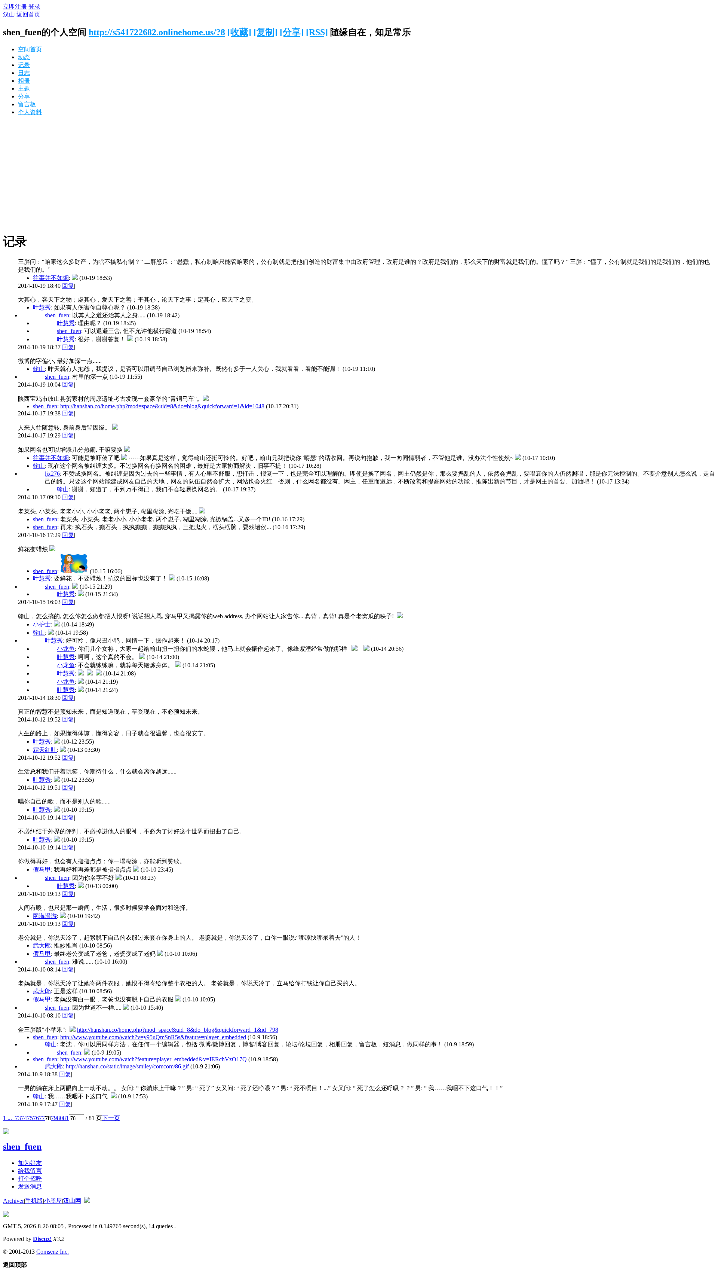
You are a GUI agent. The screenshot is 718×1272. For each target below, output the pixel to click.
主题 (24, 88)
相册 (24, 80)
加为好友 (30, 1163)
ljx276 (52, 473)
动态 (24, 57)
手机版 (34, 1201)
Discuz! (42, 1239)
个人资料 (30, 112)
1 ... (7, 1118)
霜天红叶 (45, 750)
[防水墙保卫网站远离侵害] (87, 1201)
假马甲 (42, 869)
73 (18, 1118)
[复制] (265, 32)
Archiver (13, 1201)
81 (66, 1118)
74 (24, 1118)
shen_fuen (57, 315)
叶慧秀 (42, 307)
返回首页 (28, 14)
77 (42, 1118)
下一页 (111, 1118)
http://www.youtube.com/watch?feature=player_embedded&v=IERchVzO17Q (153, 1059)
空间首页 (30, 49)
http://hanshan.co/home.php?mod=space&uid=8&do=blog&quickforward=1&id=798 (177, 1030)
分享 (24, 96)
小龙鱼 (66, 649)
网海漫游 (45, 916)
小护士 (42, 624)
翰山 (39, 369)
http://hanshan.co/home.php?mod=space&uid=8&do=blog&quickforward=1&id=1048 (162, 406)
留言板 (27, 104)
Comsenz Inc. (52, 1251)
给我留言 (30, 1171)
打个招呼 (30, 1178)
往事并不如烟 (51, 278)
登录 (34, 6)
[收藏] (239, 32)
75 (30, 1118)
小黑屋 (53, 1201)
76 (36, 1118)
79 (54, 1118)
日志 (24, 73)
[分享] (292, 32)
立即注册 (15, 6)
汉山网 (72, 1201)
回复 (68, 286)
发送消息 (30, 1186)
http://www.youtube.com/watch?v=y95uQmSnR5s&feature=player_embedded (153, 1037)
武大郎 (42, 945)
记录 (24, 65)
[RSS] (317, 32)
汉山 (9, 14)
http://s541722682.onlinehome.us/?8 (157, 32)
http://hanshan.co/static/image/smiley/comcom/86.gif (127, 1066)
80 (60, 1118)
